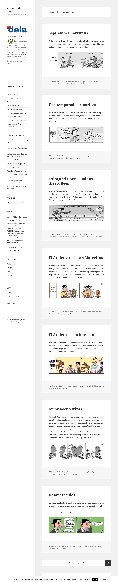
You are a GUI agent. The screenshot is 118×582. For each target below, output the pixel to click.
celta (8, 223)
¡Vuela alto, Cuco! (20, 171)
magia (99, 546)
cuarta (86, 156)
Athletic (17, 217)
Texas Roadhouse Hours (15, 146)
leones (21, 231)
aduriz (9, 217)
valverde (11, 247)
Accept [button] (95, 579)
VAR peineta (19, 160)
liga (13, 233)
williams (10, 250)
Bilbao (25, 221)
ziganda (16, 250)
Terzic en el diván (13, 95)
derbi (24, 223)
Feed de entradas (13, 296)
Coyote (61, 237)
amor (85, 472)
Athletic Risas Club (15, 10)
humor (10, 230)
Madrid (21, 233)
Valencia (15, 245)
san (23, 240)
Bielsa (21, 220)
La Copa (10, 275)
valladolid (20, 245)
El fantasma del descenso (16, 120)
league (16, 231)
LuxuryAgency (12, 140)
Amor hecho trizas (65, 408)
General (10, 271)
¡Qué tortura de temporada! (17, 113)
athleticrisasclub (73, 82)
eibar (8, 226)
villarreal (19, 248)
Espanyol (13, 226)
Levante (9, 233)
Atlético (24, 217)
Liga (8, 279)
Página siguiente (108, 563)
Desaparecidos (62, 494)
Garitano (10, 228)
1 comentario (63, 548)
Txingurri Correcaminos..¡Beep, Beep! (72, 181)
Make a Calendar (13, 154)
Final (23, 226)
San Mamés (11, 242)
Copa (20, 223)
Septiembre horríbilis (68, 33)
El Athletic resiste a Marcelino (76, 257)
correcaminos (53, 237)
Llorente (16, 233)
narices (99, 156)
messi (21, 235)
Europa (9, 268)
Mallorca (9, 235)
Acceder (10, 292)
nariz (50, 158)
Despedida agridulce (14, 98)
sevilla (18, 243)
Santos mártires (12, 102)
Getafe (15, 228)
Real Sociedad (18, 240)
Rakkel (9, 171)
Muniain (9, 238)
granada (20, 228)
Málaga (14, 238)
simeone (23, 242)
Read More (102, 579)
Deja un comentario (78, 84)
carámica (97, 82)
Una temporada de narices (72, 104)
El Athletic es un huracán (71, 334)
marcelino (15, 236)
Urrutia (9, 245)
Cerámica (91, 312)
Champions (13, 223)
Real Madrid (10, 240)
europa (19, 226)
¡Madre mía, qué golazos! (16, 109)
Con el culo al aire (13, 106)
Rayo (23, 238)
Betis (16, 221)
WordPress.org (12, 304)
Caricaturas (11, 264)
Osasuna (19, 238)
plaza (55, 158)
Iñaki (94, 386)
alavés (86, 235)
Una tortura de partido (15, 91)
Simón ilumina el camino (15, 117)
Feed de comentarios (14, 300)
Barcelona (10, 221)
